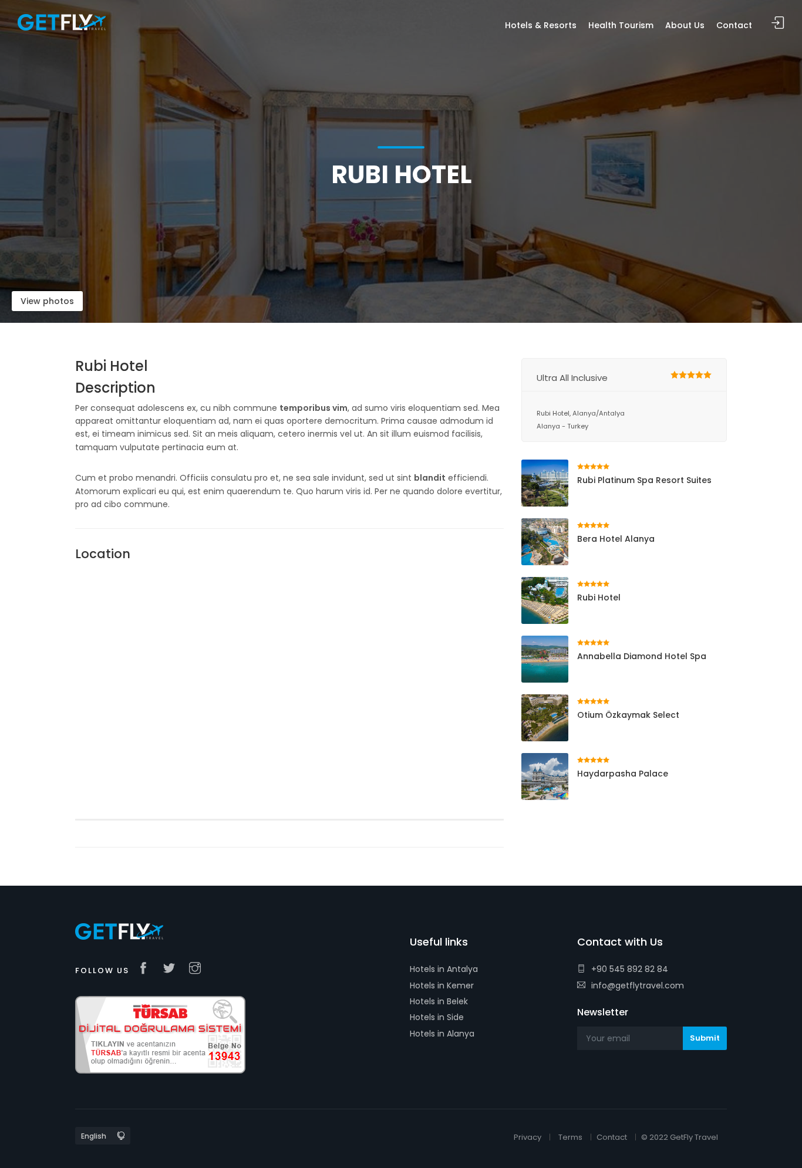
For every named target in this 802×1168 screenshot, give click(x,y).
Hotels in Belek (439, 1001)
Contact (612, 1137)
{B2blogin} (777, 23)
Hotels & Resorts (541, 25)
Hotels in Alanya (442, 1033)
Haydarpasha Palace (622, 773)
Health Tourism (620, 25)
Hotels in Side (437, 1017)
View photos (47, 301)
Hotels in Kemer (442, 985)
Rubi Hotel (599, 597)
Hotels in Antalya (444, 969)
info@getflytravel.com (637, 985)
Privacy (527, 1137)
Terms (570, 1137)
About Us (685, 25)
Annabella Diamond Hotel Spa (641, 656)
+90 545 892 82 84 (629, 969)
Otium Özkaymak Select (628, 715)
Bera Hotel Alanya (616, 539)
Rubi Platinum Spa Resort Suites (644, 480)
